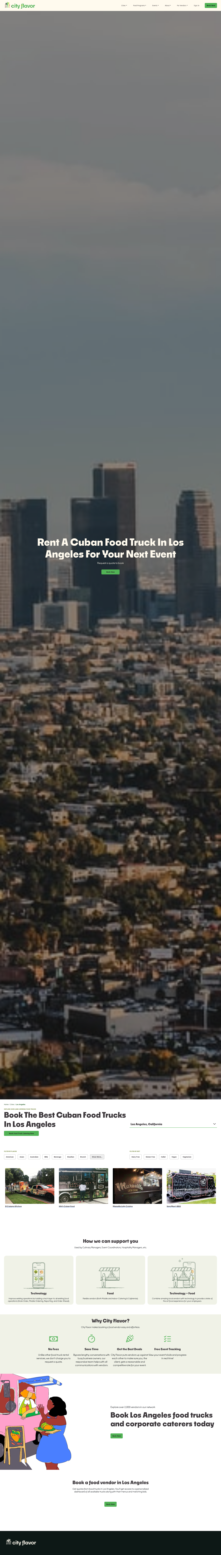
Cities (12, 1104)
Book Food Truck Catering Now (21, 1133)
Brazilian (70, 1157)
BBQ (46, 1157)
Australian (34, 1157)
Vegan (174, 1157)
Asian (22, 1157)
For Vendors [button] (181, 5)
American (10, 1157)
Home (6, 1104)
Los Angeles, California (146, 1124)
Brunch (83, 1157)
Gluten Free (150, 1157)
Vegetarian (187, 1157)
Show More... (97, 1157)
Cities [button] (123, 5)
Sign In (196, 5)
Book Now (211, 5)
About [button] (167, 5)
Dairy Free (136, 1157)
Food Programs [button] (139, 5)
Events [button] (154, 5)
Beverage (57, 1157)
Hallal (163, 1157)
